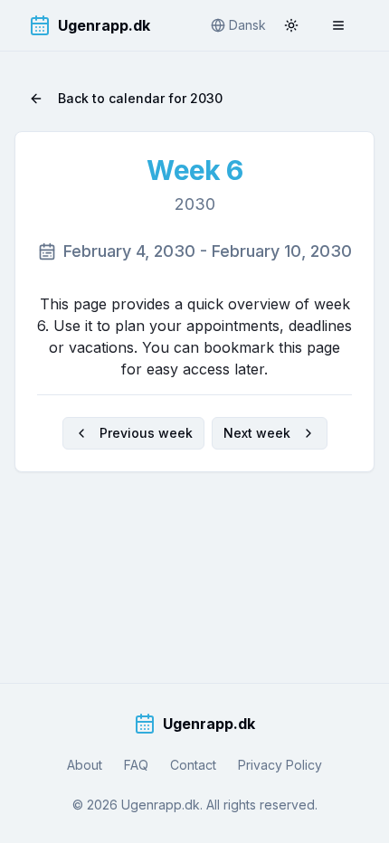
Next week (256, 432)
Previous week (146, 432)
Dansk (247, 25)
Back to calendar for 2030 (140, 98)
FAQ (136, 764)
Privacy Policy (280, 764)
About (84, 764)
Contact (193, 764)
